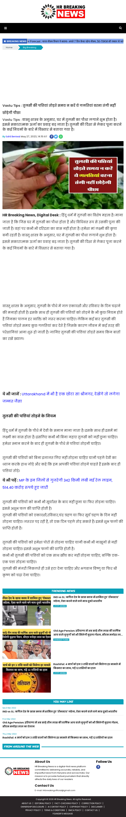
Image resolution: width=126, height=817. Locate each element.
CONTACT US (91, 810)
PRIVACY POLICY (33, 810)
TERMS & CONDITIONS (54, 810)
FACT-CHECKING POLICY (66, 803)
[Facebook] (98, 767)
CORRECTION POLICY (91, 803)
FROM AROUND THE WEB (21, 746)
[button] (5, 28)
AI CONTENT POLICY (57, 806)
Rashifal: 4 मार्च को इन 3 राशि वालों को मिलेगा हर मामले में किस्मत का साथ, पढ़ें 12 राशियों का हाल (57, 737)
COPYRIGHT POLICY (79, 806)
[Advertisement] (63, 75)
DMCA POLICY (74, 810)
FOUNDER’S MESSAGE (63, 813)
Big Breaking (29, 47)
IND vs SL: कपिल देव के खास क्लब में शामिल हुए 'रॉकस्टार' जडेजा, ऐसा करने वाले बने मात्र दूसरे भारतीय (59, 711)
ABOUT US (26, 803)
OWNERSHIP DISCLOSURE (32, 806)
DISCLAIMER (97, 806)
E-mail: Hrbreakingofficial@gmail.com (55, 790)
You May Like (63, 701)
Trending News (63, 591)
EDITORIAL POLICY (43, 803)
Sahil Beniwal (13, 136)
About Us (42, 761)
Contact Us (44, 785)
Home (9, 47)
